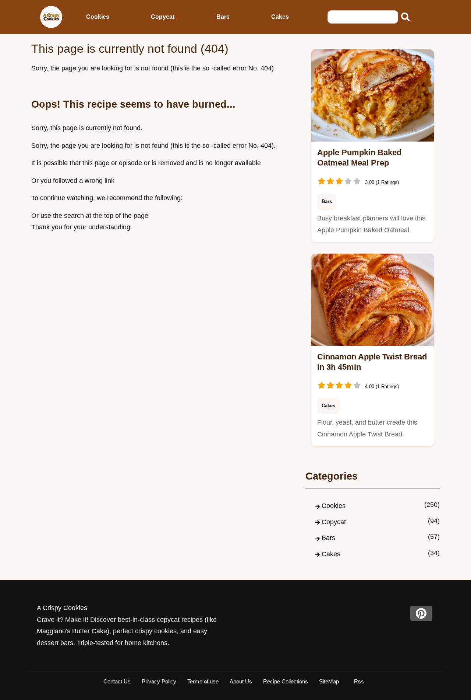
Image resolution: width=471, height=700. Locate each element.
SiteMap (329, 681)
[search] (405, 17)
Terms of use (203, 681)
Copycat (162, 17)
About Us (241, 681)
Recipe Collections (285, 681)
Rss (359, 681)
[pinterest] (421, 613)
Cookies (97, 17)
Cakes (280, 17)
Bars (223, 17)
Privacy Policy (159, 681)
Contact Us (117, 681)
